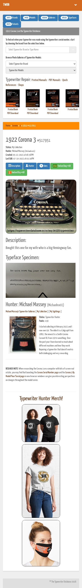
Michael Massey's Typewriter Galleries (20, 311)
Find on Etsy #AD (18, 172)
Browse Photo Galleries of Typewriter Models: (24, 57)
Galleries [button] (48, 18)
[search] (41, 64)
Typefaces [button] (69, 18)
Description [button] (15, 166)
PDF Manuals (54, 80)
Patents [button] (12, 24)
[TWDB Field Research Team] (41, 543)
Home (8, 125)
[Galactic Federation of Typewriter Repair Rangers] (41, 481)
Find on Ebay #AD (64, 166)
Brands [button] (12, 18)
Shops (21, 85)
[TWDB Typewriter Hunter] (41, 423)
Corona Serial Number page (48, 372)
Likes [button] (44, 166)
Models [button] (29, 18)
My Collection (42, 311)
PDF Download (12, 113)
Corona (15, 125)
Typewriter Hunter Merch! (41, 398)
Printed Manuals (39, 80)
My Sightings (55, 311)
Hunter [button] (31, 166)
